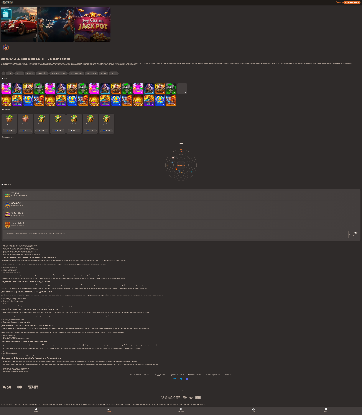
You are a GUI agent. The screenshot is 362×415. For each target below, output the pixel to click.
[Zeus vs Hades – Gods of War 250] (39, 100)
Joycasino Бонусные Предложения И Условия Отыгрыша (20, 249)
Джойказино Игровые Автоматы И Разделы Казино (19, 248)
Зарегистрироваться (352, 2)
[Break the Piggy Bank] (6, 100)
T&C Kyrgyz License (159, 375)
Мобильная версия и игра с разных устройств (17, 252)
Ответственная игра (195, 375)
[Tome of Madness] (17, 88)
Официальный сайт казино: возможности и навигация (20, 245)
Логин (339, 2)
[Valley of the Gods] (17, 100)
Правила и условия (177, 375)
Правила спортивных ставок (139, 375)
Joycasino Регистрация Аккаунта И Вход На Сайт (18, 246)
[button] (60, 73)
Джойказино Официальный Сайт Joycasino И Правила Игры (21, 254)
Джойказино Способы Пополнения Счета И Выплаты (19, 251)
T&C (64, 233)
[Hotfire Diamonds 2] (182, 88)
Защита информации (212, 375)
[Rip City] (39, 88)
